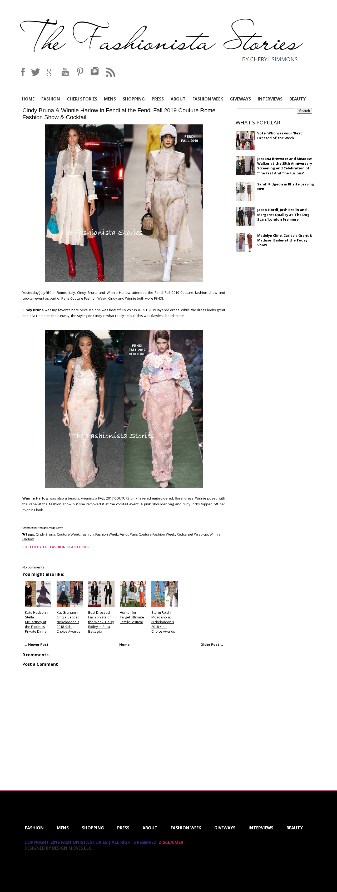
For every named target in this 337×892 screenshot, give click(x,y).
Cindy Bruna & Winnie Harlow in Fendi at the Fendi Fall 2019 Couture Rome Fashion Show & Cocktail (118, 113)
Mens (110, 99)
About (178, 99)
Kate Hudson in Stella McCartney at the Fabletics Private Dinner (37, 622)
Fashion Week (207, 99)
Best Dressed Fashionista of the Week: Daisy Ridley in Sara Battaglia (101, 622)
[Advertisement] (275, 294)
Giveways (240, 99)
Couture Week (68, 534)
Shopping (134, 99)
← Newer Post (36, 644)
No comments (33, 567)
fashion (87, 534)
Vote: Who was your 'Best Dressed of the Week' (279, 135)
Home (28, 99)
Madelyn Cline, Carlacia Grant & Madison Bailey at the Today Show (284, 240)
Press (158, 99)
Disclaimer (170, 842)
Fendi (124, 534)
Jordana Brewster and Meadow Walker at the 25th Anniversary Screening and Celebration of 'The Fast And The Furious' (284, 165)
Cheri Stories (82, 99)
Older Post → (212, 644)
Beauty (297, 99)
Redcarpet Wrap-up (192, 534)
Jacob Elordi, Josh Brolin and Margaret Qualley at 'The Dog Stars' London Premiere (283, 214)
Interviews (270, 99)
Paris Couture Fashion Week (152, 534)
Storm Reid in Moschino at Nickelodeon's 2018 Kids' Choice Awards (163, 622)
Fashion (50, 99)
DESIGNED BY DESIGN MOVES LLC (58, 848)
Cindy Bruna (45, 534)
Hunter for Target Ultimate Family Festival (132, 617)
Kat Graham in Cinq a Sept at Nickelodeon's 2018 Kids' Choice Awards (68, 622)
